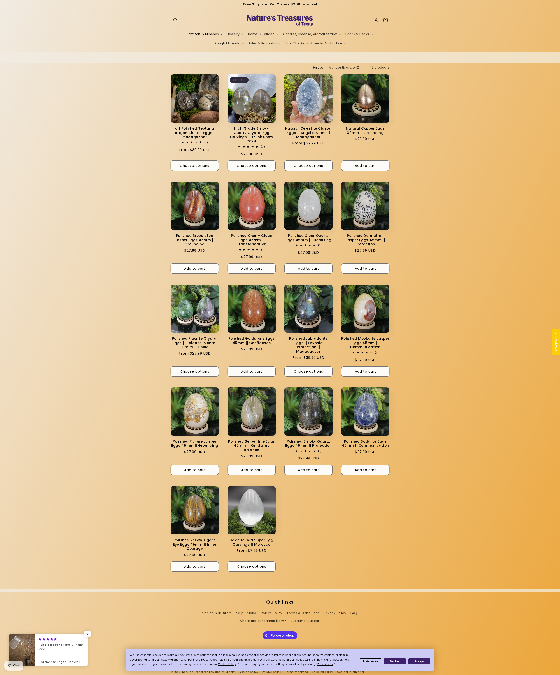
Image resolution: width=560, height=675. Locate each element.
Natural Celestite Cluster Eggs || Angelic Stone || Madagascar (308, 132)
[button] (175, 20)
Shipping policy (322, 671)
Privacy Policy (335, 613)
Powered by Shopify (222, 672)
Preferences (370, 661)
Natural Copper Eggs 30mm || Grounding (365, 130)
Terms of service (296, 671)
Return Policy (271, 613)
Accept (419, 661)
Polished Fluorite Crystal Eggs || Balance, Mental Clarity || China (194, 342)
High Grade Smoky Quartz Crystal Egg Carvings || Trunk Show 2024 (251, 134)
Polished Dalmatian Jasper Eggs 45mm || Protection (365, 240)
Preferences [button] (325, 664)
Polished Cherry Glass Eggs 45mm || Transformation (251, 240)
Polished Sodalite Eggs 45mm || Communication (365, 443)
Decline (394, 661)
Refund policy (249, 671)
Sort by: (318, 67)
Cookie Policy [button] (227, 664)
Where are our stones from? (262, 621)
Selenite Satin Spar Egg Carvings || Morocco (251, 542)
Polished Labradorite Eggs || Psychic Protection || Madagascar (308, 344)
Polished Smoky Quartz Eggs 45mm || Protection (308, 443)
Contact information (351, 671)
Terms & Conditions (303, 613)
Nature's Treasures (195, 672)
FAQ (353, 613)
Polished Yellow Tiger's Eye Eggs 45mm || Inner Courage (195, 544)
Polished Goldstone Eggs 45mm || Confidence (251, 340)
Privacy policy (271, 671)
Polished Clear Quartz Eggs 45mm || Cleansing (308, 238)
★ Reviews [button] (555, 341)
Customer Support (305, 621)
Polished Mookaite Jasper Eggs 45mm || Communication (365, 342)
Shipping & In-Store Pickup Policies (228, 613)
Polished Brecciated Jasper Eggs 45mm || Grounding (195, 240)
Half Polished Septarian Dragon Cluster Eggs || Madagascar (195, 132)
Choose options (194, 165)
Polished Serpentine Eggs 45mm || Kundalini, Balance (251, 445)
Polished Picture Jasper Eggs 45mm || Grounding (194, 443)
